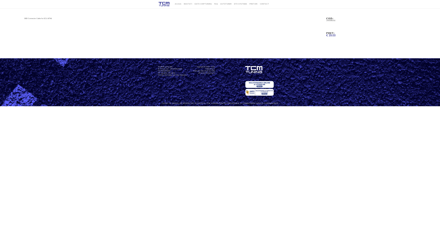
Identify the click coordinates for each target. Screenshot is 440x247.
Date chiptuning (203, 4)
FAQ (216, 4)
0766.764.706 (198, 71)
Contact (264, 4)
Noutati (188, 4)
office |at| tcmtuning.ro (206, 73)
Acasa (178, 4)
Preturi (254, 4)
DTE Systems (240, 4)
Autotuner (226, 4)
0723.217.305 (210, 71)
